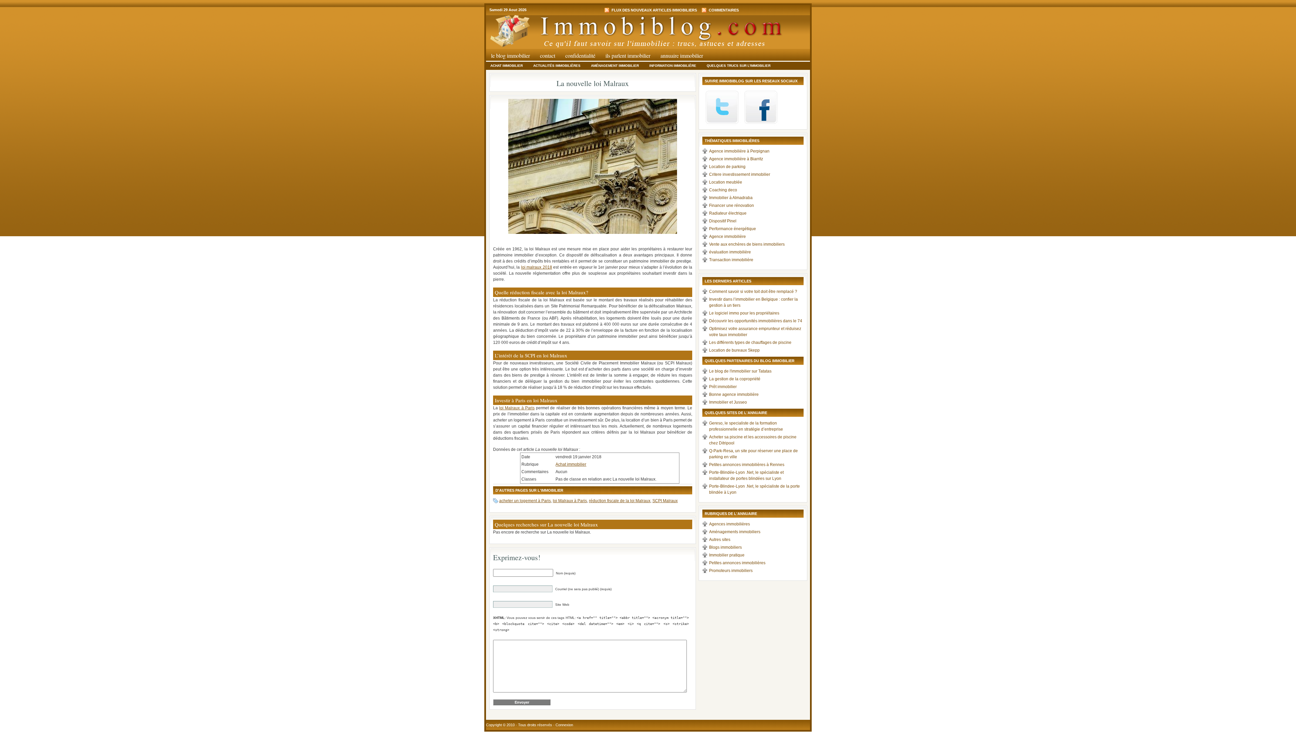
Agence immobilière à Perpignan (739, 151)
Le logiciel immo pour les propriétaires (744, 313)
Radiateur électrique (728, 213)
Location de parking (727, 166)
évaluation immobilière (730, 252)
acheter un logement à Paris (525, 500)
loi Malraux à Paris (517, 408)
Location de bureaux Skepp (734, 350)
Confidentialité (580, 55)
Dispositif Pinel (722, 221)
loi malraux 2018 (536, 267)
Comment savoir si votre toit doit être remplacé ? (753, 291)
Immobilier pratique (727, 555)
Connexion (564, 725)
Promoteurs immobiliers (731, 570)
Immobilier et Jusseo (728, 402)
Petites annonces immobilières (737, 563)
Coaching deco (723, 190)
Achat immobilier (506, 65)
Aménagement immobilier (615, 65)
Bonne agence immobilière (734, 394)
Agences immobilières (729, 524)
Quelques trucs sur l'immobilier (739, 65)
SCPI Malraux (665, 500)
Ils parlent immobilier (627, 55)
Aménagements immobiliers (734, 531)
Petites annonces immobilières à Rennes (746, 464)
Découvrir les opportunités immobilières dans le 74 (755, 321)
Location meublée (725, 182)
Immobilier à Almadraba (731, 197)
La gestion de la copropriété (734, 379)
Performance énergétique (732, 228)
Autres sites (719, 539)
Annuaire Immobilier (681, 55)
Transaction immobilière (731, 259)
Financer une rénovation (731, 205)
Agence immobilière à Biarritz (736, 159)
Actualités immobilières (556, 65)
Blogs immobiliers (725, 547)
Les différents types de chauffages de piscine (750, 342)
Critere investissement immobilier (739, 174)
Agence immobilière (727, 236)
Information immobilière (672, 65)
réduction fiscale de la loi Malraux (619, 500)
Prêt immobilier (723, 386)
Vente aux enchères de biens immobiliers (747, 244)
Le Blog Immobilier (510, 55)
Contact (547, 55)
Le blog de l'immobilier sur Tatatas (740, 371)
